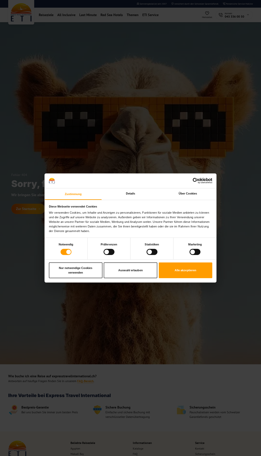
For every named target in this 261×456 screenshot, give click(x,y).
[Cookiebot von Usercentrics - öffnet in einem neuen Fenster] (195, 181)
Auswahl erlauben (130, 270)
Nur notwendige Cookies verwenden (75, 270)
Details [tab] (130, 193)
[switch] (109, 252)
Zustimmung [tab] (73, 194)
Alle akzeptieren (185, 270)
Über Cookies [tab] (188, 193)
